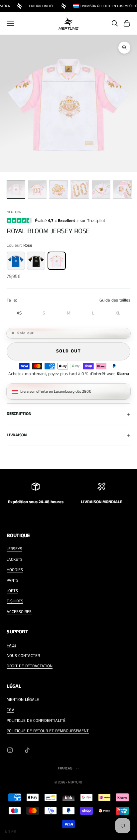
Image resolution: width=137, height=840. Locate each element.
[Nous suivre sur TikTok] (27, 750)
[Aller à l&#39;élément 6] (122, 189)
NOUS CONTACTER (23, 656)
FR (13, 831)
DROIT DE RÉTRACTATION (30, 666)
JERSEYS (14, 549)
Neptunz (14, 212)
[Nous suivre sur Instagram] (10, 750)
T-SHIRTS (15, 601)
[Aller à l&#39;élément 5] (101, 189)
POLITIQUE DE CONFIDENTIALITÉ (36, 721)
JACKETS (15, 559)
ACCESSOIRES (19, 612)
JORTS (12, 591)
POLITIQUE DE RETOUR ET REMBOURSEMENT (48, 731)
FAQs (11, 645)
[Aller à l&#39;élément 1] (16, 189)
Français (65, 768)
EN (7, 831)
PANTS (13, 580)
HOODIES (15, 570)
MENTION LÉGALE (23, 700)
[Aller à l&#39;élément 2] (37, 189)
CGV (10, 710)
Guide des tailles (114, 300)
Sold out (68, 351)
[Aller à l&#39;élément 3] (58, 189)
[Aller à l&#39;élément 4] (79, 189)
